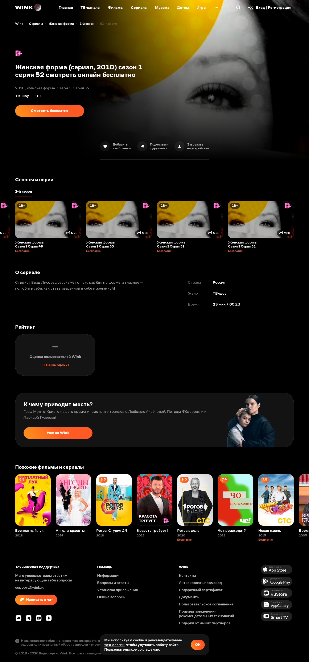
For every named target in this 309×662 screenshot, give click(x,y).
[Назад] (7, 219)
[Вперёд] (301, 219)
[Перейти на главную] (28, 7)
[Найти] (238, 7)
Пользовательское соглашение (131, 649)
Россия (219, 282)
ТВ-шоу (220, 293)
